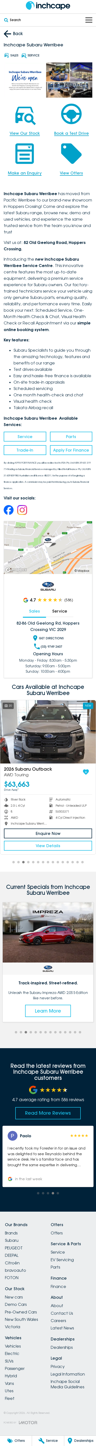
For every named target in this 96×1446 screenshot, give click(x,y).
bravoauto (15, 1270)
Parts (71, 436)
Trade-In (24, 450)
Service (24, 436)
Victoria (12, 1326)
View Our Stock (25, 133)
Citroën (12, 1262)
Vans (9, 1383)
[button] (48, 1156)
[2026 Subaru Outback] (48, 732)
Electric (12, 1353)
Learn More (48, 1011)
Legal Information (68, 1374)
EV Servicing (62, 1259)
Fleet (10, 1398)
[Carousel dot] (13, 862)
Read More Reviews (48, 1113)
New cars (14, 1297)
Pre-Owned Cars (21, 1312)
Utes (9, 1390)
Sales (34, 611)
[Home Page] (48, 5)
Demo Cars (16, 1304)
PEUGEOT (14, 1247)
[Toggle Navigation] (88, 20)
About (57, 1305)
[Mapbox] (17, 570)
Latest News (62, 1328)
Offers (57, 1233)
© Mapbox (82, 571)
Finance (58, 1286)
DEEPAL (11, 1255)
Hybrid (11, 1375)
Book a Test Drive (71, 133)
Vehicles (13, 1346)
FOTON (11, 1277)
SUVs (9, 1361)
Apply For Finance (71, 450)
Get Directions (51, 638)
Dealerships (62, 1347)
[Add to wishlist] (86, 772)
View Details (48, 845)
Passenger (15, 1368)
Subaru (11, 1240)
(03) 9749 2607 (51, 646)
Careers (58, 1320)
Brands (11, 1233)
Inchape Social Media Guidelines (67, 1384)
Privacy (58, 1366)
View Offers (71, 173)
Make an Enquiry (25, 173)
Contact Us (62, 1313)
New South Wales (21, 1319)
